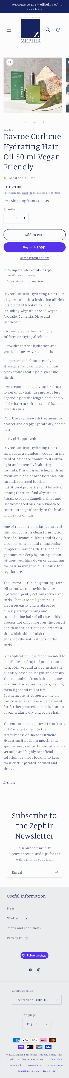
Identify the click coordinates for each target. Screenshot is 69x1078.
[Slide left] (25, 122)
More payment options (34, 257)
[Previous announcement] (7, 6)
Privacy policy (17, 1065)
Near (11, 908)
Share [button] (11, 782)
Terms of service (36, 1065)
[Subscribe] (57, 872)
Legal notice (49, 1071)
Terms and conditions (24, 928)
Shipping (27, 192)
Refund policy (55, 1059)
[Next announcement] (62, 6)
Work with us (17, 918)
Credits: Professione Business (25, 1059)
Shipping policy (55, 1065)
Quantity (10, 209)
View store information (25, 281)
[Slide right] (43, 122)
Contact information (28, 1071)
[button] (9, 30)
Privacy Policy (17, 938)
